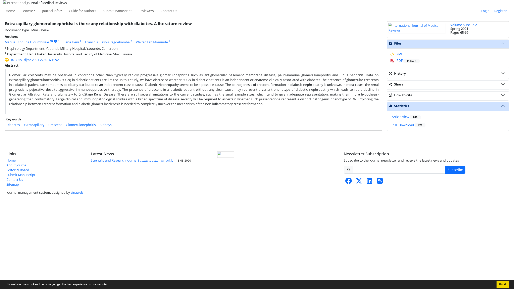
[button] (108, 284)
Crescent (55, 125)
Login (485, 11)
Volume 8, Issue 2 (463, 25)
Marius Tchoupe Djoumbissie (27, 42)
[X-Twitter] (359, 182)
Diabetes (13, 125)
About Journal (16, 165)
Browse (27, 11)
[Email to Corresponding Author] (51, 41)
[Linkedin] (369, 182)
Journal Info (51, 11)
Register (500, 11)
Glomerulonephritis (81, 125)
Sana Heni (71, 42)
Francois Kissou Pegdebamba (107, 42)
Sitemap (12, 184)
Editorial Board (17, 170)
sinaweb (77, 192)
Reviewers (146, 11)
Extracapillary (34, 125)
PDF (406, 60)
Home (10, 11)
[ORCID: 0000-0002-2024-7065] (55, 41)
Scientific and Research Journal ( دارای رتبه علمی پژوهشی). (133, 160)
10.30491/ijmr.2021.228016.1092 (34, 60)
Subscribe (455, 170)
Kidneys (106, 125)
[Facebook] (348, 182)
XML (399, 54)
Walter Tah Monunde (152, 42)
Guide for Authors (82, 11)
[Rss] (380, 182)
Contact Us (169, 11)
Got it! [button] (503, 284)
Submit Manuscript (117, 11)
